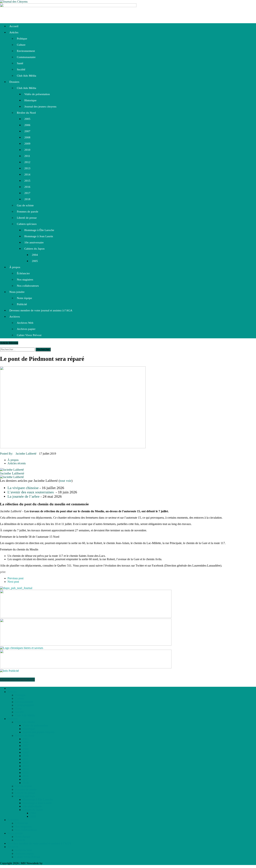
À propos (14, 267)
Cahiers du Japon (34, 248)
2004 (35, 254)
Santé (20, 63)
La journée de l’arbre (23, 496)
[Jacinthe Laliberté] (12, 469)
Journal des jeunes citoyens (40, 106)
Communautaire (26, 57)
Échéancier (23, 273)
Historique (30, 100)
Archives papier (26, 328)
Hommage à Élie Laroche (39, 230)
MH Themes (52, 863)
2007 (27, 131)
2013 (27, 168)
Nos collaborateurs (28, 285)
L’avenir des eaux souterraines (31, 492)
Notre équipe (24, 298)
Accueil (13, 26)
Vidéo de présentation (37, 94)
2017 (27, 193)
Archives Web (25, 322)
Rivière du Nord (26, 112)
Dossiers (14, 81)
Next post (13, 581)
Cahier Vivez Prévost (29, 335)
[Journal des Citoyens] (128, 1)
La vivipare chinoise (23, 488)
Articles (13, 32)
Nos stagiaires (25, 279)
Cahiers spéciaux (27, 223)
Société (21, 69)
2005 (27, 118)
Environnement (26, 50)
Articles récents (16, 463)
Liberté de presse (27, 217)
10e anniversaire (34, 242)
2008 (27, 137)
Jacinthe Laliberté (26, 453)
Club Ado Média (26, 75)
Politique (22, 38)
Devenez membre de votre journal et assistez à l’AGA (40, 310)
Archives (14, 316)
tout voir (65, 480)
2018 (27, 199)
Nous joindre (17, 291)
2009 (27, 143)
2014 (27, 174)
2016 (27, 186)
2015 (27, 180)
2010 (27, 149)
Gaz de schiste (25, 205)
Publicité (22, 304)
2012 (27, 162)
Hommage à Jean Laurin (38, 236)
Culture (21, 44)
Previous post (15, 578)
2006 (27, 125)
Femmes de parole (27, 211)
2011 (27, 155)
